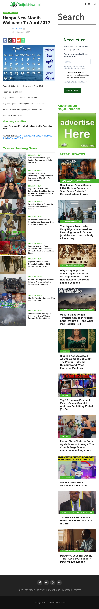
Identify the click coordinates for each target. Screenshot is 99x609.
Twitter (77, 590)
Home (20, 590)
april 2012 (36, 136)
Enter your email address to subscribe (76, 55)
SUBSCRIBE (72, 90)
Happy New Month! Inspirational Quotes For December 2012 (27, 127)
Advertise (30, 590)
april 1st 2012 (24, 136)
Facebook (67, 590)
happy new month (15, 138)
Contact (40, 590)
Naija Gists (17, 29)
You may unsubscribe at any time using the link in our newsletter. (75, 82)
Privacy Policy (53, 590)
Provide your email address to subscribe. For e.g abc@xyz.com (75, 67)
